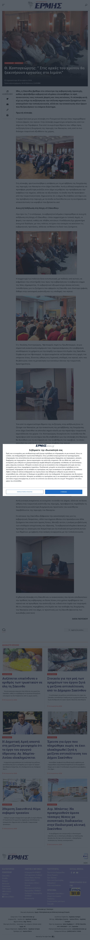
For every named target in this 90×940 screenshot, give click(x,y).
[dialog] (45, 470)
